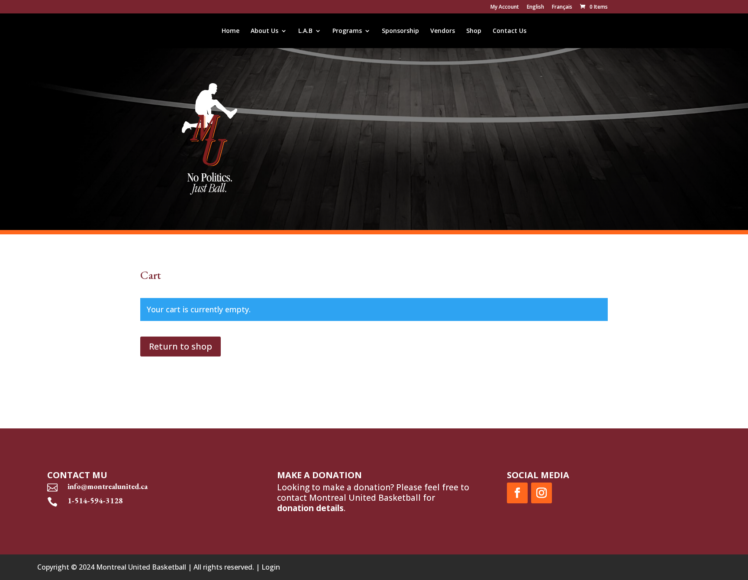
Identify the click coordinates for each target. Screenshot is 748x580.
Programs (347, 31)
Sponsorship (400, 31)
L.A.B (305, 31)
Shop (473, 31)
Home (230, 31)
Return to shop (180, 346)
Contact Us (509, 31)
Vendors (442, 31)
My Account (504, 7)
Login (270, 567)
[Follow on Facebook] (517, 493)
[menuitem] (535, 8)
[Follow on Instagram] (541, 493)
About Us (264, 31)
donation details (310, 508)
